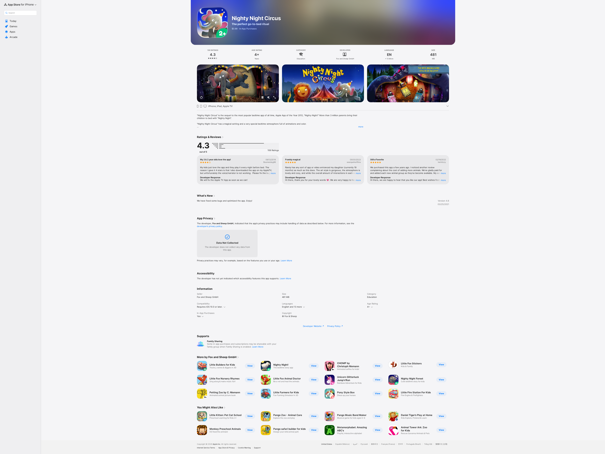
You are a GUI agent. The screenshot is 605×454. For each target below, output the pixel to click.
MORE (273, 173)
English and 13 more (292, 306)
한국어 (400, 444)
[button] (20, 21)
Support (257, 448)
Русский (364, 444)
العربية (355, 444)
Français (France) (388, 444)
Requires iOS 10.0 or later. (209, 306)
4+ (368, 306)
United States (326, 444)
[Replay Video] (201, 97)
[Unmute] (268, 97)
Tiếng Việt (428, 444)
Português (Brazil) (413, 444)
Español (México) (342, 444)
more (360, 126)
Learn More (286, 260)
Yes (199, 316)
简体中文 (374, 444)
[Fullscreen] (274, 97)
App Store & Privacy (226, 448)
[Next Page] (452, 83)
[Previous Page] (194, 83)
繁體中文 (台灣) (441, 444)
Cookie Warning (244, 448)
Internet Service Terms (206, 448)
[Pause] (262, 97)
